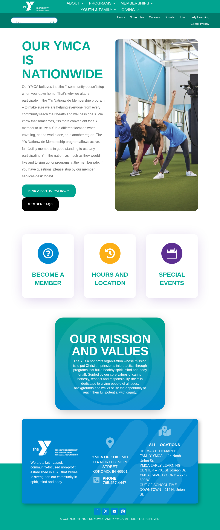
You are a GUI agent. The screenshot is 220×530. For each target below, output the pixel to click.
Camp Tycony (200, 23)
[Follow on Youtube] (114, 511)
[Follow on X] (105, 511)
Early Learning (199, 17)
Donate (169, 17)
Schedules (137, 17)
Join (182, 17)
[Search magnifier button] (52, 23)
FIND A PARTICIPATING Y (48, 190)
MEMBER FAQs (40, 204)
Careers (154, 17)
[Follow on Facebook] (97, 511)
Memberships (135, 3)
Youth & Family (96, 10)
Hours (121, 17)
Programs (100, 3)
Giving (128, 10)
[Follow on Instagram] (122, 511)
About (73, 3)
